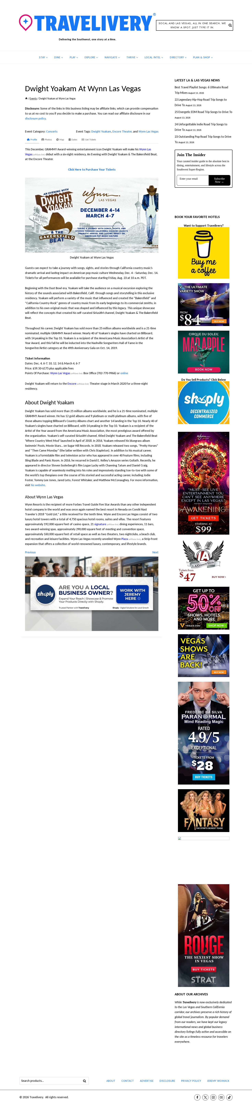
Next (155, 552)
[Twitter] (205, 1097)
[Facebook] (197, 1097)
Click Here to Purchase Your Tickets (92, 169)
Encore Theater (122, 131)
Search (85, 1081)
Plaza (124, 539)
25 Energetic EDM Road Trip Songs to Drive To (203, 112)
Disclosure (167, 1080)
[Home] (26, 98)
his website (38, 485)
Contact (128, 1080)
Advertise (147, 1080)
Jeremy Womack (218, 1080)
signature (100, 524)
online (124, 373)
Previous (30, 552)
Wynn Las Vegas (148, 131)
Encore (72, 384)
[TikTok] (229, 1097)
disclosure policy (35, 118)
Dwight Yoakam (101, 131)
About (110, 1080)
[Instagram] (213, 1097)
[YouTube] (221, 1097)
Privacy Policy (191, 1080)
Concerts (51, 131)
